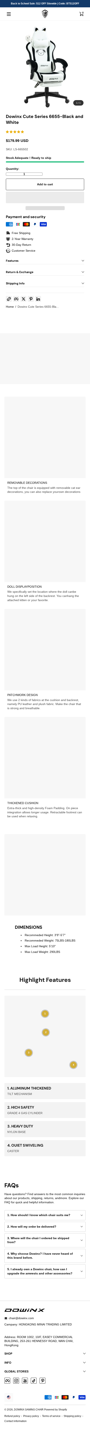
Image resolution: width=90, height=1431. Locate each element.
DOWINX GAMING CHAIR (29, 1409)
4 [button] (73, 1065)
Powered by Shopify (55, 1409)
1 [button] (45, 1013)
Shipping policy (72, 1416)
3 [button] (28, 1053)
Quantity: (12, 168)
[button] (81, 14)
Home (10, 306)
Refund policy (12, 1416)
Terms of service (51, 1416)
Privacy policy (31, 1416)
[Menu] (8, 14)
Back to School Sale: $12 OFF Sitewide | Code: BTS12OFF (45, 3)
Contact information (15, 1421)
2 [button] (45, 1032)
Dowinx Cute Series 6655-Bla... (38, 306)
